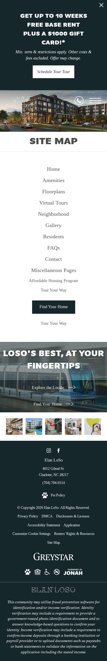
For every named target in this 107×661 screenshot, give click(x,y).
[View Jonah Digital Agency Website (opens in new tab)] (73, 573)
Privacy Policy (28, 516)
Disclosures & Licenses (72, 516)
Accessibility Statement (43, 525)
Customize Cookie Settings (31, 534)
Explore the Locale (48, 387)
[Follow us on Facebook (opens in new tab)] (58, 450)
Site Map (53, 543)
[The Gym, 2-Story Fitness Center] (53, 426)
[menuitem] (53, 169)
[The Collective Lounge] (14, 426)
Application (72, 525)
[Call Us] (79, 100)
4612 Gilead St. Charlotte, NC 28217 (53, 472)
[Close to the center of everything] (92, 426)
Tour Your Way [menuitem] (54, 290)
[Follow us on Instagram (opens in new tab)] (48, 450)
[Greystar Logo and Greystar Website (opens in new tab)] (54, 560)
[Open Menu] (95, 100)
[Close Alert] (101, 6)
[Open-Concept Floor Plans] (73, 426)
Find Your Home (48, 404)
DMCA (47, 516)
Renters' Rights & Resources (74, 534)
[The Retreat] (34, 426)
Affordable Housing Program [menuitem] (53, 281)
